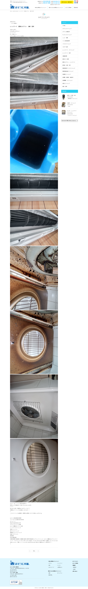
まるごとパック (51, 567)
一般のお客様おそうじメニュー (40, 7)
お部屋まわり (60, 567)
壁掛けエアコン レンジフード (68, 62)
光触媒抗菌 (64, 56)
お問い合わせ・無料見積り (67, 2)
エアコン (50, 563)
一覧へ (34, 550)
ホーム (11, 11)
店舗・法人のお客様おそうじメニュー (56, 7)
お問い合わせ (75, 571)
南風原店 (74, 567)
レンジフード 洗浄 (66, 52)
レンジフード (60, 563)
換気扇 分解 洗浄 (66, 65)
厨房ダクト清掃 (65, 59)
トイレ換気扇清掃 (66, 40)
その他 (63, 25)
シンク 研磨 (65, 37)
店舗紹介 (74, 565)
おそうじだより (15, 11)
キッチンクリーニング (66, 34)
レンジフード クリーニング (68, 49)
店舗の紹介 (76, 7)
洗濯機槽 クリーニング (67, 80)
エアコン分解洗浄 (14, 23)
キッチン (59, 565)
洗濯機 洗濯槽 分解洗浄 (67, 77)
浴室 (49, 565)
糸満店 (74, 569)
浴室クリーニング (66, 83)
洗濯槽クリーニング (66, 74)
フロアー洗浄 (65, 46)
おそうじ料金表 (68, 7)
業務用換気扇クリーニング (67, 71)
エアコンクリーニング (66, 28)
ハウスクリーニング (66, 43)
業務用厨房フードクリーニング (68, 68)
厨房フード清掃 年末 (71, 95)
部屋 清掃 (64, 86)
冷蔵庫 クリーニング (71, 103)
